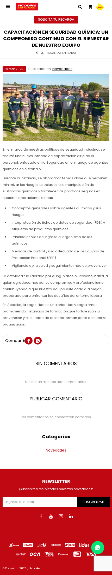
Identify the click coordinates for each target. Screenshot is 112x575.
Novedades (62, 68)
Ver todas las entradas (58, 53)
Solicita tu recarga (56, 19)
